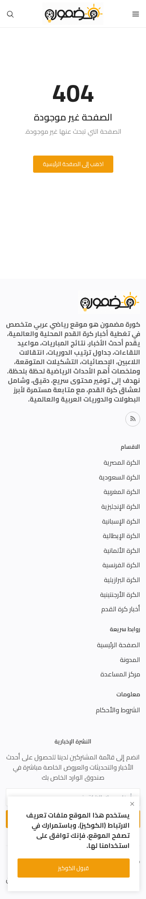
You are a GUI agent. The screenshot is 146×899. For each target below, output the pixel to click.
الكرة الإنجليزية (120, 506)
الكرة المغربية (122, 491)
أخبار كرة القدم (120, 609)
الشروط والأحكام (118, 710)
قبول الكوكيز (73, 868)
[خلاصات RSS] (132, 419)
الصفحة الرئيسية (118, 645)
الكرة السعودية (119, 477)
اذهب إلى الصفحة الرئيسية (73, 164)
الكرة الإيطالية (121, 535)
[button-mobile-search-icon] (10, 13)
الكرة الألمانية (122, 550)
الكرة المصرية (122, 462)
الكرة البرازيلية (122, 579)
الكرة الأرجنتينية (120, 594)
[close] (132, 803)
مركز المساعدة (120, 674)
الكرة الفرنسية (121, 565)
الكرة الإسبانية (121, 521)
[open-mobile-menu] (136, 14)
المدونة (130, 659)
